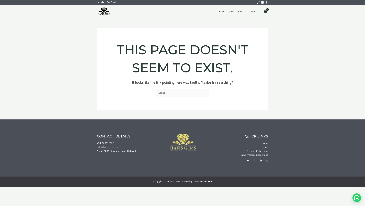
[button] (356, 197)
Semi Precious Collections (254, 154)
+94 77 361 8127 (105, 143)
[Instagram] (262, 2)
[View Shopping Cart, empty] (265, 11)
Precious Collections (257, 151)
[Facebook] (261, 161)
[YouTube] (248, 161)
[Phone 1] (258, 2)
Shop (231, 11)
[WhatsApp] (266, 2)
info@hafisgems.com (108, 147)
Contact (253, 11)
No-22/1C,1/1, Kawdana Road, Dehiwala (117, 151)
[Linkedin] (267, 161)
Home (222, 11)
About (241, 11)
